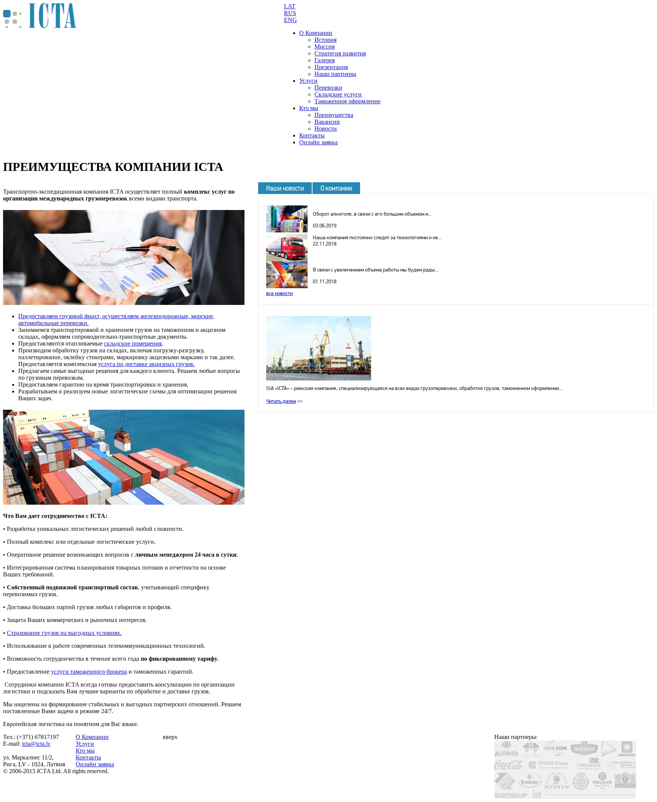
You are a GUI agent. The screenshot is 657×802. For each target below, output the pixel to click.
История (325, 39)
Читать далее (281, 401)
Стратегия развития (340, 53)
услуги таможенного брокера (89, 671)
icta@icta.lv (36, 743)
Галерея (324, 60)
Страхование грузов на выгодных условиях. (64, 633)
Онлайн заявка (318, 142)
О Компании (315, 33)
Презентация (331, 67)
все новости (279, 293)
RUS (290, 13)
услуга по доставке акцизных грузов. (146, 364)
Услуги (308, 80)
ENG (290, 20)
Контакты (312, 135)
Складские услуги (338, 94)
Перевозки (328, 87)
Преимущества (333, 115)
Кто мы (308, 108)
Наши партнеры (335, 74)
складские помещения (133, 343)
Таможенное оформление (347, 101)
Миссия (324, 46)
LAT (289, 6)
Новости (325, 128)
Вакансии (327, 121)
